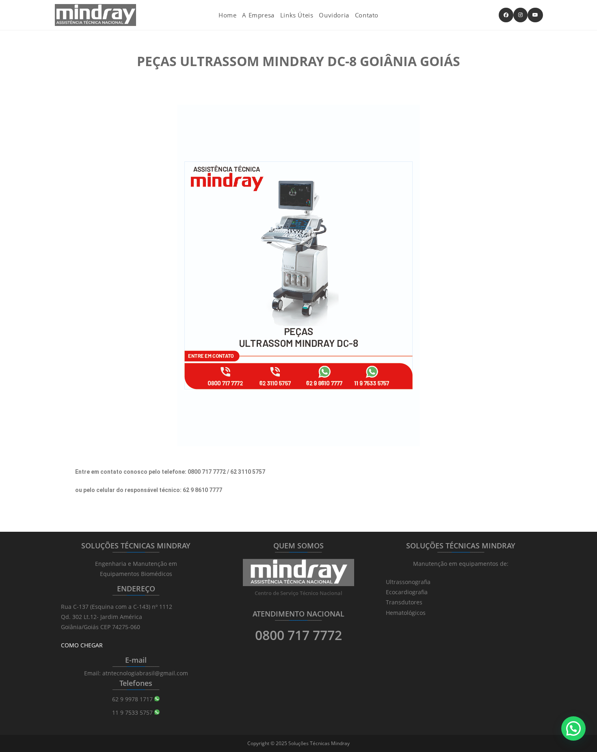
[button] (573, 728)
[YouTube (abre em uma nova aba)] (535, 15)
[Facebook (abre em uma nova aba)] (506, 15)
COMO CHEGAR (82, 645)
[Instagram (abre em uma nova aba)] (520, 15)
